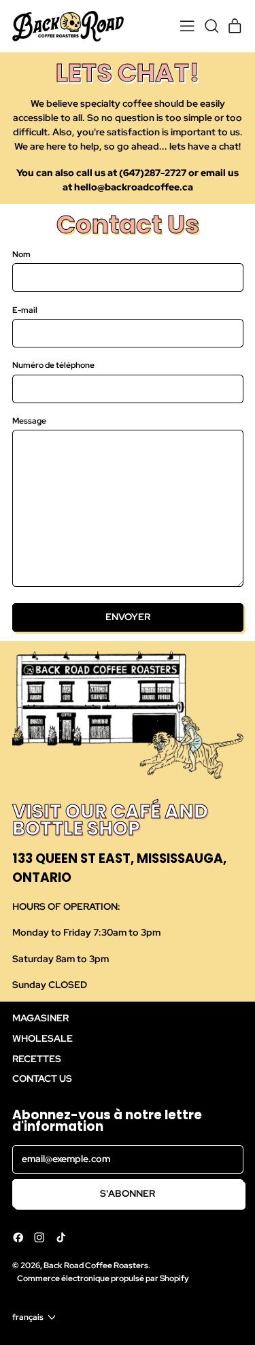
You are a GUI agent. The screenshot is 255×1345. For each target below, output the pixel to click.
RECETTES (36, 1059)
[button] (211, 26)
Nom (21, 254)
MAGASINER (40, 1018)
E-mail (24, 310)
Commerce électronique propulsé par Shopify (103, 1278)
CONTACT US (42, 1078)
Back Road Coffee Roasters (96, 1265)
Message (29, 420)
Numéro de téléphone (53, 365)
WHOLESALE (42, 1038)
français (28, 1317)
